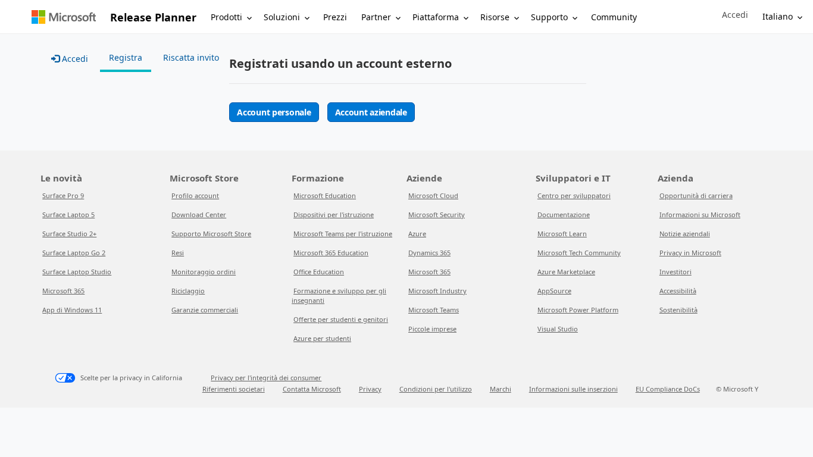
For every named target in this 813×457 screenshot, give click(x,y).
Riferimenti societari (233, 388)
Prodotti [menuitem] (226, 17)
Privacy (370, 388)
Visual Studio (557, 328)
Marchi (500, 388)
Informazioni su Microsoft (699, 214)
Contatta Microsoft (312, 388)
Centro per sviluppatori (574, 195)
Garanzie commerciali (204, 309)
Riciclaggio (188, 290)
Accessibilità (677, 290)
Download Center (198, 214)
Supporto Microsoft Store (211, 233)
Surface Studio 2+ (69, 233)
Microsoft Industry (437, 290)
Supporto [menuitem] (549, 17)
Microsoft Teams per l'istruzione (342, 233)
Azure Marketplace (566, 271)
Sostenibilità (678, 309)
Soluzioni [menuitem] (282, 17)
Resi (177, 252)
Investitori (675, 271)
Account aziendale (371, 112)
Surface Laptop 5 (68, 214)
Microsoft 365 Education (330, 252)
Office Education (318, 271)
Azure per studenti (322, 338)
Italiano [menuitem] (777, 16)
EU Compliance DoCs (668, 388)
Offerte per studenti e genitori (340, 319)
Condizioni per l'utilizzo (435, 388)
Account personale (274, 112)
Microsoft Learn (562, 233)
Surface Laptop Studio (76, 271)
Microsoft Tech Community (579, 252)
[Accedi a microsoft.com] (64, 17)
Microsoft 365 (63, 290)
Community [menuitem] (614, 17)
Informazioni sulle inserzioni (573, 388)
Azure (417, 233)
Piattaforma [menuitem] (435, 17)
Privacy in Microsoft (690, 252)
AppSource (554, 290)
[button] (735, 15)
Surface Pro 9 (63, 195)
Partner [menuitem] (376, 17)
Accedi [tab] (74, 58)
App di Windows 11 (72, 309)
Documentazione (563, 214)
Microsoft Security (436, 214)
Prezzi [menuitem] (335, 17)
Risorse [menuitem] (494, 17)
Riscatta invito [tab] (191, 57)
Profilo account (195, 195)
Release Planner (153, 17)
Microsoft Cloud (433, 195)
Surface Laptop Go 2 (73, 252)
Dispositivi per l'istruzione (333, 214)
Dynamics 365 (429, 252)
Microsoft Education (324, 195)
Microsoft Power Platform (577, 309)
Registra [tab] (125, 57)
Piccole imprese (432, 328)
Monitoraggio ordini (203, 271)
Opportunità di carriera (696, 195)
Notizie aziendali (684, 233)
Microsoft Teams (433, 309)
